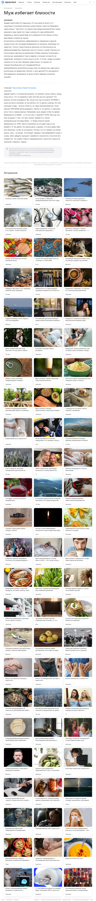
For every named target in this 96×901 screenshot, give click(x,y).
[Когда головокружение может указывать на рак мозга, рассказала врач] (18, 882)
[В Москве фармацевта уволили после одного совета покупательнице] (18, 612)
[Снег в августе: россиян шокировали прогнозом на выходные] (18, 462)
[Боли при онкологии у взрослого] (78, 762)
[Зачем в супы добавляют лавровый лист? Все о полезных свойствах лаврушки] (48, 762)
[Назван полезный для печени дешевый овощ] (18, 252)
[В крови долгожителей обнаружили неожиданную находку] (18, 822)
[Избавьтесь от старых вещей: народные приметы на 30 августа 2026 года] (48, 282)
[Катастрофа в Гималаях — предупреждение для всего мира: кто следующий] (48, 192)
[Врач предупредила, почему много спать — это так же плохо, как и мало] (48, 552)
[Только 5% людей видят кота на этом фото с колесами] (48, 252)
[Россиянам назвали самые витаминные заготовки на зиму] (48, 642)
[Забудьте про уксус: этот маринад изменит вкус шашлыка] (18, 282)
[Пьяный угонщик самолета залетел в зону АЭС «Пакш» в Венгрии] (78, 192)
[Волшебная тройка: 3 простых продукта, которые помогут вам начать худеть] (18, 582)
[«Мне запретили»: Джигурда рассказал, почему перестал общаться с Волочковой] (48, 462)
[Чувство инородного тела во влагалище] (78, 462)
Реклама (16, 899)
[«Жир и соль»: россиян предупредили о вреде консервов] (18, 372)
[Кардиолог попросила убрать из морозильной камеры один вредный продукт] (78, 312)
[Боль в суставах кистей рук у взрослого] (18, 672)
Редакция (36, 899)
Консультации (8, 8)
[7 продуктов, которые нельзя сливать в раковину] (78, 402)
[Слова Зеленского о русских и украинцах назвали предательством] (18, 762)
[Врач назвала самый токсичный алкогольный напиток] (48, 372)
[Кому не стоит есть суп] (78, 852)
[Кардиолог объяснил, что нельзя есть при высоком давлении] (78, 282)
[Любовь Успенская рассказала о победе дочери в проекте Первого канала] (78, 702)
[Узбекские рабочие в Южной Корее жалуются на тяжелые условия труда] (78, 642)
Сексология (18, 8)
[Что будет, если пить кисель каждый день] (18, 492)
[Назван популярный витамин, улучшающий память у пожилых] (18, 402)
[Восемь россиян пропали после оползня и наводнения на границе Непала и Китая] (48, 702)
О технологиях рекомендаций (81, 899)
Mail (3, 899)
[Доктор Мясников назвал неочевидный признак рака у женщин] (48, 732)
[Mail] (3, 2)
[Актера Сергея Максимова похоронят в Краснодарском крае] (48, 522)
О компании (9, 899)
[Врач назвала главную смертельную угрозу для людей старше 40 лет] (48, 402)
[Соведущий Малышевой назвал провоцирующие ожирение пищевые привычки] (18, 732)
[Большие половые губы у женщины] (48, 342)
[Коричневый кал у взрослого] (18, 432)
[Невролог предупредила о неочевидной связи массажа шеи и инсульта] (48, 852)
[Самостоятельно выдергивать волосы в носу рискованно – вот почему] (78, 822)
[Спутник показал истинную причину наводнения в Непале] (78, 432)
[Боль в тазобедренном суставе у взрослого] (48, 672)
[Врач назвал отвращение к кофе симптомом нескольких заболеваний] (78, 552)
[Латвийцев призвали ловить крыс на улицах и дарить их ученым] (78, 252)
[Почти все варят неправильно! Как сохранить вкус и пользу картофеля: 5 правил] (78, 372)
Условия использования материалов (51, 899)
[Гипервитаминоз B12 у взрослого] (48, 822)
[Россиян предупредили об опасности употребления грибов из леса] (18, 702)
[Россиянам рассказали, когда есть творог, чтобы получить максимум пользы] (18, 222)
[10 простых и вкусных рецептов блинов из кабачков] (78, 612)
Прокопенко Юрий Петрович (24, 88)
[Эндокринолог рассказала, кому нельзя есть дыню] (78, 522)
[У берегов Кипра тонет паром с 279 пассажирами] (18, 312)
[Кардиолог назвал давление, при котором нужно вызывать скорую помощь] (78, 342)
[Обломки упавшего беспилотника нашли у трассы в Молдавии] (18, 642)
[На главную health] (10, 2)
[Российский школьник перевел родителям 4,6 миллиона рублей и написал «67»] (48, 312)
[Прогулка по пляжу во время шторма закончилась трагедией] (78, 792)
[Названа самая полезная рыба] (18, 192)
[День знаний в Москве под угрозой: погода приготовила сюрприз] (18, 342)
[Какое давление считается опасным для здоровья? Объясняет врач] (48, 222)
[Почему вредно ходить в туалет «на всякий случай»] (78, 582)
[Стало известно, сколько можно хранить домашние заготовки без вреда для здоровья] (48, 792)
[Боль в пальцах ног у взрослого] (78, 672)
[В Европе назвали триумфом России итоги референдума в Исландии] (18, 552)
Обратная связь (66, 899)
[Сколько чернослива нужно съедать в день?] (18, 522)
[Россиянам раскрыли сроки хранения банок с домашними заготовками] (78, 882)
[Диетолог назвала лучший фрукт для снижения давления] (48, 582)
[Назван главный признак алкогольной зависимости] (78, 492)
